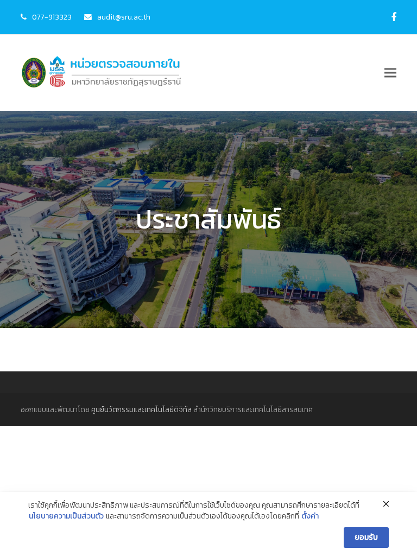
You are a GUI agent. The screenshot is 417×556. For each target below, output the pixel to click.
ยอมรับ (366, 537)
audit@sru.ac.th (123, 16)
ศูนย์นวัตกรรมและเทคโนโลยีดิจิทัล (141, 409)
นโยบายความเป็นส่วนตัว (66, 516)
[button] (390, 73)
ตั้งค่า (310, 516)
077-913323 (52, 16)
